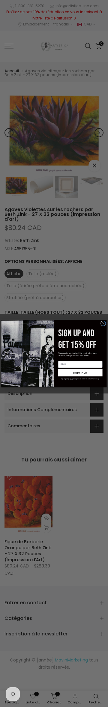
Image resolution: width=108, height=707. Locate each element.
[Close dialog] (103, 323)
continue (80, 373)
